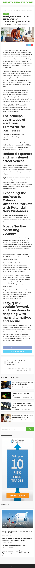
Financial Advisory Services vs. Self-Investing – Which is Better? (22, 416)
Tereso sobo (17, 420)
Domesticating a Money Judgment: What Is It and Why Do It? (22, 383)
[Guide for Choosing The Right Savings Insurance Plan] (17, 519)
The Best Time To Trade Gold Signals (20, 394)
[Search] (32, 2)
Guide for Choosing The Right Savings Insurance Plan (15, 525)
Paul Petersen (17, 387)
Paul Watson (8, 24)
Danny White (17, 397)
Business (6, 13)
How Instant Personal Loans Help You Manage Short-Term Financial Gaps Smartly (17, 539)
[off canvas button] (2, 2)
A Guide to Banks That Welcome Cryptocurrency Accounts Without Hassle (22, 405)
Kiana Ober (16, 409)
